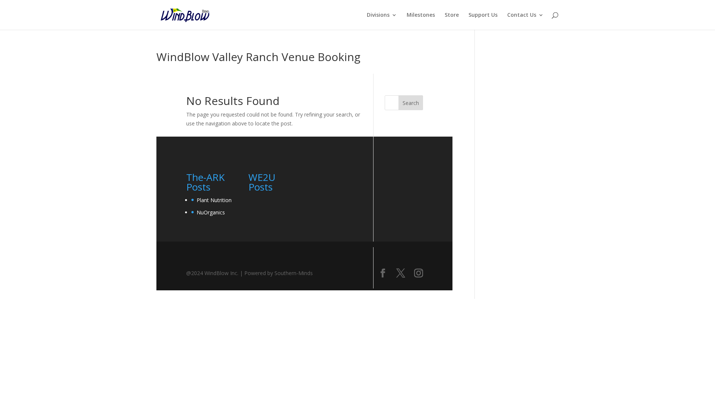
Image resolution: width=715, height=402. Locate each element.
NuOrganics (211, 212)
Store (452, 15)
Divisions (378, 15)
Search (411, 102)
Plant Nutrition (214, 200)
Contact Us (521, 15)
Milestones (421, 15)
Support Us (483, 15)
